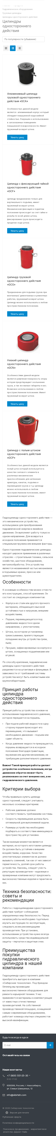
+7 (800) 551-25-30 (17, 1075)
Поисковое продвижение (16, 1129)
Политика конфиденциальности (18, 1123)
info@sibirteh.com (16, 1094)
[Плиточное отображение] (6, 48)
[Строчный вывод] (13, 48)
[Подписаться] (50, 1045)
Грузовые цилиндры (11, 13)
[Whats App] (28, 1062)
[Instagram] (5, 1062)
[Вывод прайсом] (19, 48)
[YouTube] (20, 1062)
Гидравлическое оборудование (17, 9)
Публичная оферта (11, 1117)
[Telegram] (13, 1062)
